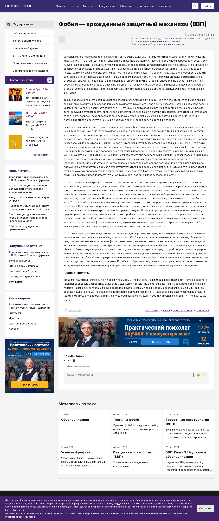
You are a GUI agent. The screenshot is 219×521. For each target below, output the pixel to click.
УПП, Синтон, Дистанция (29, 55)
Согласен (205, 508)
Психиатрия (202, 310)
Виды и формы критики (23, 266)
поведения (116, 111)
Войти (207, 6)
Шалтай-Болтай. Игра (23, 271)
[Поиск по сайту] (195, 6)
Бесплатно (164, 6)
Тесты (74, 6)
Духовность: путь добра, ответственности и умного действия (29, 207)
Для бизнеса (145, 6)
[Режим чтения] (62, 39)
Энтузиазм (15, 313)
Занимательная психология (31, 70)
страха (105, 56)
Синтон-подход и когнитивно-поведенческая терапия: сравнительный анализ (29, 218)
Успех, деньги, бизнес (27, 40)
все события (41, 155)
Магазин (88, 6)
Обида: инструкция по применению (23, 228)
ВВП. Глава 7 (152, 310)
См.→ (67, 299)
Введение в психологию (165, 41)
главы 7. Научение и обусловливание (164, 44)
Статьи (60, 6)
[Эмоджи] (198, 375)
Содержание (23, 24)
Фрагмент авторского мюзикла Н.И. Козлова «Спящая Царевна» (29, 178)
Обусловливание (182, 310)
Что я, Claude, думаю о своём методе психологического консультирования (28, 189)
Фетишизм (15, 281)
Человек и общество (26, 48)
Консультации (106, 6)
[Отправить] (203, 375)
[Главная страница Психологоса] (20, 6)
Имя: (69, 360)
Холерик (14, 328)
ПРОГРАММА (29, 384)
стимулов (175, 194)
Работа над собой (24, 33)
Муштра (14, 318)
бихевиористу (82, 104)
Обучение (126, 6)
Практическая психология (30, 63)
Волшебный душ (19, 260)
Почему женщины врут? (24, 276)
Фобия (166, 310)
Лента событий (21, 80)
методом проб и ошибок (113, 131)
